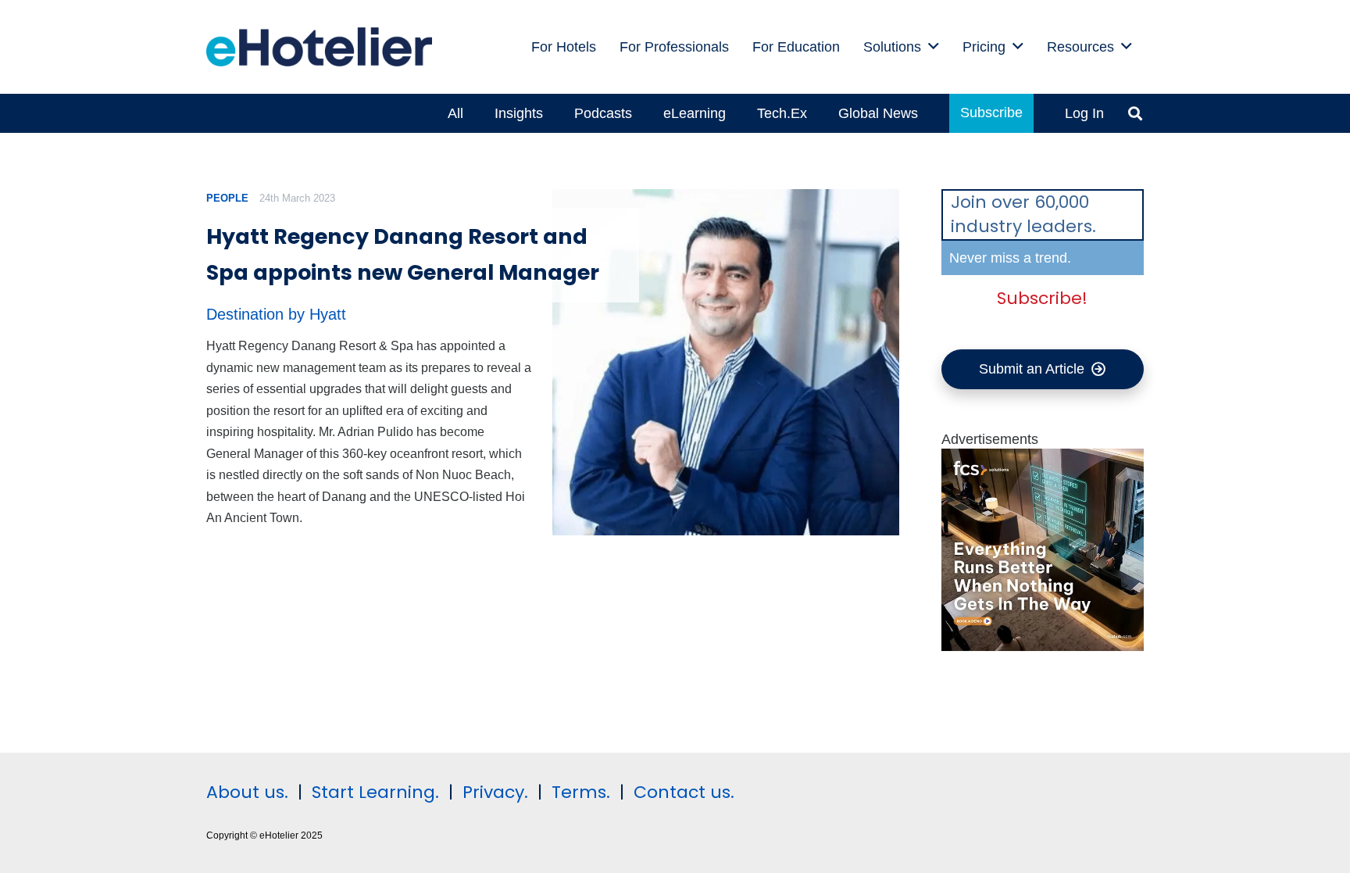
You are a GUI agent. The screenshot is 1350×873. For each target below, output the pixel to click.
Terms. (581, 792)
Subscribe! (1042, 298)
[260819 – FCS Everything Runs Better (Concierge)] (1043, 646)
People (227, 198)
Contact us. (684, 792)
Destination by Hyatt (276, 314)
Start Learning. (373, 792)
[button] (933, 46)
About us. (247, 792)
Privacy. (495, 792)
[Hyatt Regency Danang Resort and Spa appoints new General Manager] (725, 362)
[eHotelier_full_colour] (319, 46)
